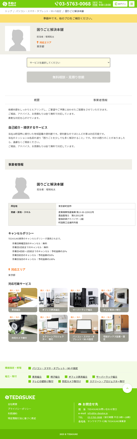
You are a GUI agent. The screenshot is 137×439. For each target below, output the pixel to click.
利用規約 (12, 413)
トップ (8, 11)
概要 (37, 100)
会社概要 (12, 404)
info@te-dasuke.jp (98, 413)
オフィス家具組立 (78, 376)
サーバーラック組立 (106, 376)
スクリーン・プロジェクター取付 (107, 381)
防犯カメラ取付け (71, 381)
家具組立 (37, 376)
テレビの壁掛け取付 (42, 381)
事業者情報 (100, 100)
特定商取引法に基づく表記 (22, 418)
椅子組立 (55, 376)
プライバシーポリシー (19, 408)
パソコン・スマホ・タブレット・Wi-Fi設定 (38, 11)
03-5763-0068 (95, 417)
